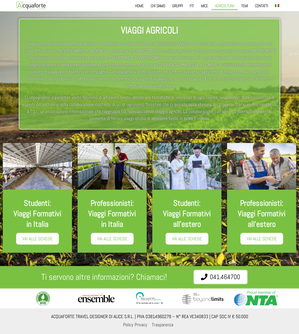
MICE (204, 5)
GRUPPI (177, 5)
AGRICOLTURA (224, 5)
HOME (139, 5)
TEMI (244, 5)
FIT (192, 5)
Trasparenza (162, 325)
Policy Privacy (135, 325)
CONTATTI (261, 5)
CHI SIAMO (158, 5)
